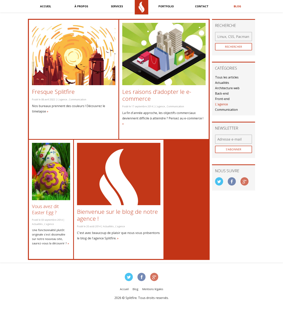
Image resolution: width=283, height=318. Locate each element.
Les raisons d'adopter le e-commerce (156, 95)
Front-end (222, 99)
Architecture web (227, 88)
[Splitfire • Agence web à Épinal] (141, 7)
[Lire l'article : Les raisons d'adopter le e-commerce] (164, 54)
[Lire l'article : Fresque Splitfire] (73, 54)
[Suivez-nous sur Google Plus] (244, 181)
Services (117, 6)
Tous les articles (227, 77)
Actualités (222, 83)
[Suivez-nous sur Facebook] (232, 181)
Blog (237, 6)
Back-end (222, 93)
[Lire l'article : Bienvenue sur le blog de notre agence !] (118, 174)
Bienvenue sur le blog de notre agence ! (117, 215)
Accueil (45, 6)
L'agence (221, 104)
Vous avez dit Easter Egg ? (45, 209)
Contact (201, 6)
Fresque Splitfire (53, 91)
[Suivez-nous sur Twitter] (219, 181)
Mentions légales (152, 289)
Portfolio (166, 6)
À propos (81, 6)
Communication (226, 109)
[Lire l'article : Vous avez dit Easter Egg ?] (51, 171)
